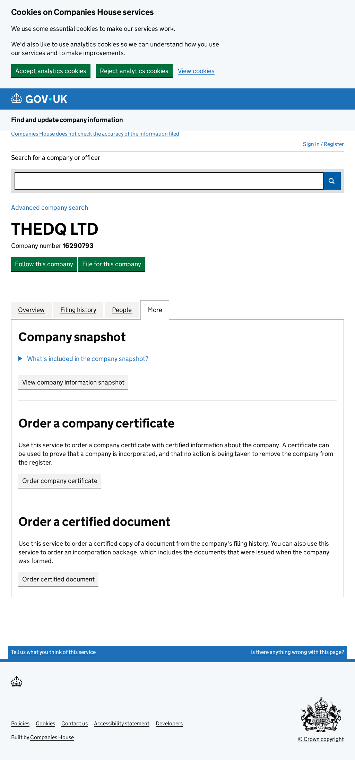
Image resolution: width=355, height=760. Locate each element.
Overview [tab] (31, 310)
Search (332, 181)
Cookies (45, 723)
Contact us (74, 723)
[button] (83, 358)
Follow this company (44, 264)
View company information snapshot (75, 382)
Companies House (52, 737)
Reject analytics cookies (134, 71)
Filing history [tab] (78, 310)
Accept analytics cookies (50, 71)
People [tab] (122, 310)
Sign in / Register (323, 144)
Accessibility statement (121, 723)
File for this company (111, 264)
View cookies (196, 71)
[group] (177, 359)
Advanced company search (49, 207)
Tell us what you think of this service (53, 652)
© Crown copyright (321, 739)
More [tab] (154, 310)
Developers (169, 723)
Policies (20, 723)
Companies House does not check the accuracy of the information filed (95, 133)
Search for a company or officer (55, 158)
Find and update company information (67, 120)
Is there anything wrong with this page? (297, 652)
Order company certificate (59, 481)
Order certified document (58, 579)
